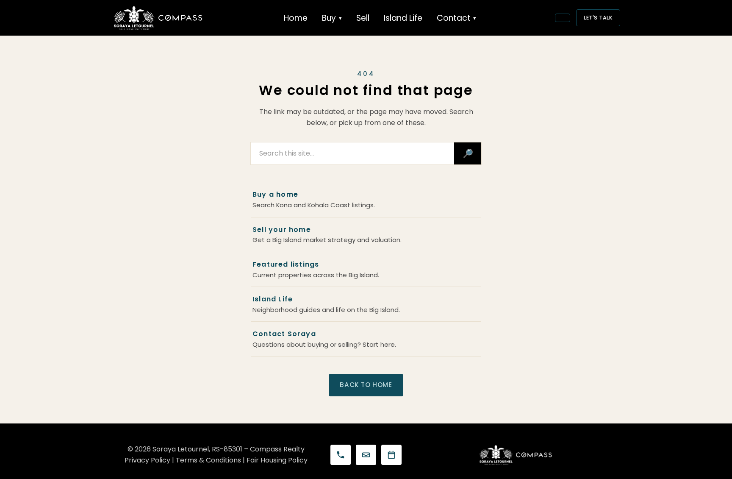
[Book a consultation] (391, 455)
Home (296, 18)
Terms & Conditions (208, 460)
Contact (454, 18)
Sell (362, 18)
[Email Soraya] (366, 455)
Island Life (403, 18)
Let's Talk (598, 17)
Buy (329, 18)
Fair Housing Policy (277, 460)
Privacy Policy (147, 460)
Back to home (366, 384)
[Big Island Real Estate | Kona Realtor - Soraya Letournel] (158, 18)
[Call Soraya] (340, 455)
